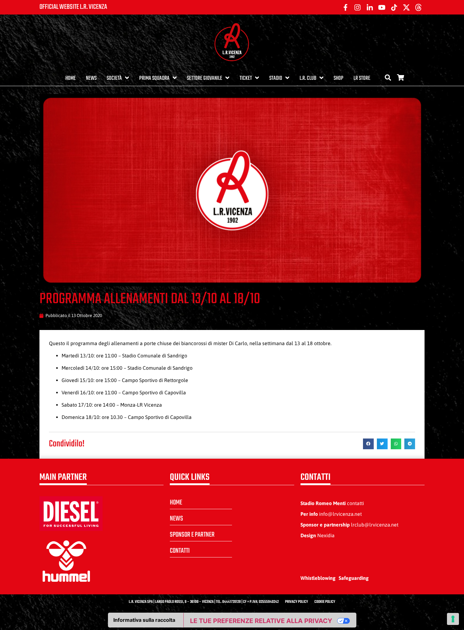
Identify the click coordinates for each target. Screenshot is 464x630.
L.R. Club (308, 78)
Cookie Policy (324, 602)
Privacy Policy (296, 602)
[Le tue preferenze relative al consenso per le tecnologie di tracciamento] (453, 619)
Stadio (275, 78)
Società (114, 78)
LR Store (362, 78)
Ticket (246, 78)
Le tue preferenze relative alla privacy (261, 621)
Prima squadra (154, 78)
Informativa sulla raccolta (144, 620)
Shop (338, 78)
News (91, 78)
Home (70, 78)
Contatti (180, 550)
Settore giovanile (204, 78)
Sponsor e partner (192, 534)
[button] (368, 444)
